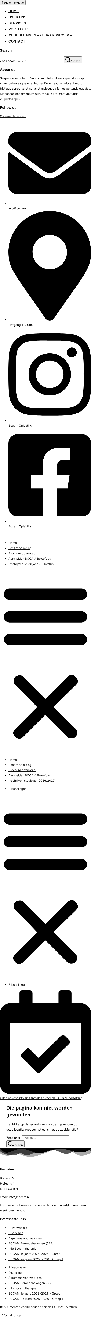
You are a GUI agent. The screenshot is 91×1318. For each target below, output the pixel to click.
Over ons (17, 17)
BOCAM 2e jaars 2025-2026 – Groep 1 (35, 1259)
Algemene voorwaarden (25, 1238)
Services (17, 23)
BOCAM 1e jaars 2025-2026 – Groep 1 (35, 1254)
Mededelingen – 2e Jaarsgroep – (40, 35)
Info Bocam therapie (22, 1248)
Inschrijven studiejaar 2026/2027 (31, 564)
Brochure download (22, 553)
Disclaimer (15, 1233)
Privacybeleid (17, 1227)
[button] (45, 662)
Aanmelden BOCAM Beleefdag (29, 558)
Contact (16, 41)
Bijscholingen (17, 789)
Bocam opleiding (20, 548)
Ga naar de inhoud (13, 116)
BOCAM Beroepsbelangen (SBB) (31, 1243)
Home (13, 11)
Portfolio (18, 29)
